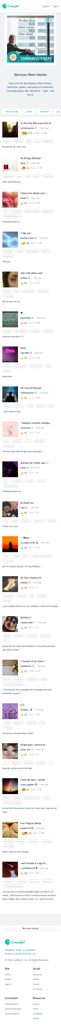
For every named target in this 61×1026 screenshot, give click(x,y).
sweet (36, 176)
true (28, 176)
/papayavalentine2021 (42, 556)
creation (29, 481)
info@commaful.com (25, 953)
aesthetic (48, 141)
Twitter (36, 979)
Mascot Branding (13, 1008)
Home (7, 974)
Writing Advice (11, 1004)
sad (31, 596)
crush (28, 441)
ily (6, 641)
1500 (42, 723)
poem (6, 371)
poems (29, 111)
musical (40, 406)
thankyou (25, 521)
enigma (16, 556)
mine (30, 406)
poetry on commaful (13, 684)
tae (6, 521)
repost (7, 636)
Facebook (37, 974)
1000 (6, 723)
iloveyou (35, 331)
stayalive (8, 881)
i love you (48, 176)
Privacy (36, 1004)
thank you (39, 521)
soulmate (47, 841)
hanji (14, 521)
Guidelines (38, 1013)
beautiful (44, 111)
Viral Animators (12, 1013)
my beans (19, 636)
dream (7, 601)
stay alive (21, 881)
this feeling (32, 251)
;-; (51, 763)
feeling (19, 251)
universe (42, 481)
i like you (46, 251)
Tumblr (36, 984)
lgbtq (44, 679)
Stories (8, 979)
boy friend (9, 446)
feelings (7, 251)
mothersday (20, 366)
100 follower (21, 331)
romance (8, 176)
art (6, 211)
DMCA (36, 1018)
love (38, 141)
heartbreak (43, 291)
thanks (7, 331)
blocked (15, 763)
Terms (35, 1008)
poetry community (12, 803)
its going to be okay (13, 886)
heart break (28, 291)
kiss (25, 556)
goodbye (41, 763)
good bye (28, 763)
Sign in (8, 984)
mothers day (35, 366)
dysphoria (48, 211)
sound (7, 291)
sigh (58, 111)
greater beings (10, 486)
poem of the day (31, 798)
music (51, 406)
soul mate (8, 846)
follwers (8, 728)
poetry (7, 366)
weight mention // (12, 216)
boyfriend (39, 441)
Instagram (37, 989)
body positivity (32, 211)
